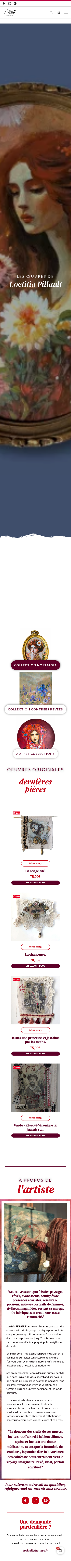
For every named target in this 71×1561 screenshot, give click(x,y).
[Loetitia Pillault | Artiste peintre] (9, 11)
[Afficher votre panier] (58, 12)
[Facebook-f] (25, 1500)
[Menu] (66, 12)
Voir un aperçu (35, 863)
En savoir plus (35, 882)
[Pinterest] (46, 1500)
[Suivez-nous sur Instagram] (9, 4)
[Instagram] (35, 1500)
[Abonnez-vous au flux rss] (4, 4)
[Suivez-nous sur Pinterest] (15, 4)
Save (18, 813)
